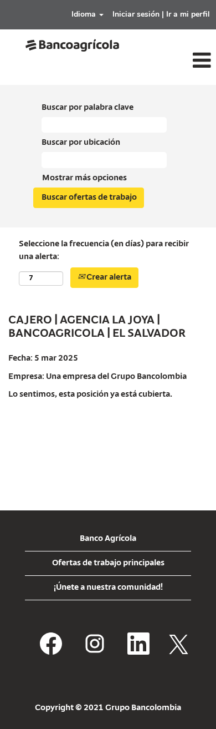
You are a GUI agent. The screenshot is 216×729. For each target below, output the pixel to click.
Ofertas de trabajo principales (108, 563)
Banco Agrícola (108, 538)
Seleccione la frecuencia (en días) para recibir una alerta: (104, 250)
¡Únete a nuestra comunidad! (108, 587)
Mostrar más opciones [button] (84, 178)
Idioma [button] (84, 14)
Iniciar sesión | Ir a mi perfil (161, 14)
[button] (180, 61)
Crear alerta (108, 277)
